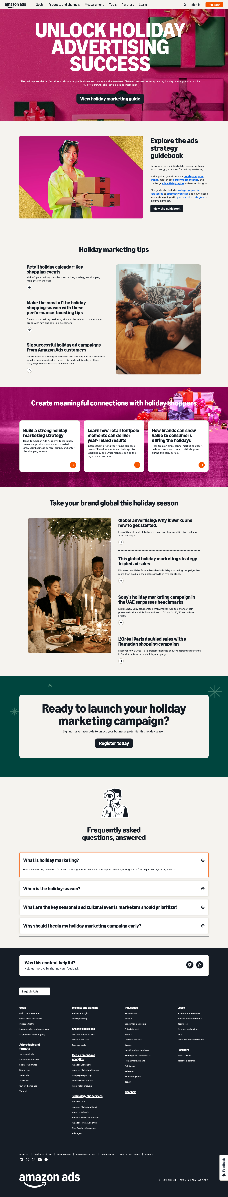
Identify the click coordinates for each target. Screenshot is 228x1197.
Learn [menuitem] (181, 1008)
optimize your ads (177, 193)
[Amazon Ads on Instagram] (34, 1160)
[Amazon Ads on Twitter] (27, 1160)
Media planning (79, 1018)
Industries (131, 1008)
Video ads (24, 1075)
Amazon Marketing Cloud (84, 1107)
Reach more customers (30, 1018)
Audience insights (80, 1013)
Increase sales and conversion (34, 1029)
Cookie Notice (107, 1154)
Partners (128, 4)
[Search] (185, 5)
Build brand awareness (30, 1013)
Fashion (128, 1034)
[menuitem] (34, 1070)
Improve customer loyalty (32, 1034)
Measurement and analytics (83, 1057)
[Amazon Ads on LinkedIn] (21, 1160)
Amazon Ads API (80, 1112)
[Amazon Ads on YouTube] (40, 1160)
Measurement (94, 4)
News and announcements (191, 1039)
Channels (130, 1092)
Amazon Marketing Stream (85, 1070)
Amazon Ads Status (130, 1154)
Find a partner (184, 1055)
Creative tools (79, 1044)
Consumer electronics (135, 1023)
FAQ (180, 1034)
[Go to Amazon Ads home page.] (49, 1180)
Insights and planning (85, 1008)
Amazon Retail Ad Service (84, 1122)
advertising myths (173, 183)
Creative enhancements (84, 1034)
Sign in (196, 4)
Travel (128, 1081)
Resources (183, 1023)
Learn (143, 4)
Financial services (133, 1039)
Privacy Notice (64, 1154)
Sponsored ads (26, 1054)
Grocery (128, 1044)
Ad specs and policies (188, 1029)
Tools (113, 4)
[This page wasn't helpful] (190, 965)
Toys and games (133, 1076)
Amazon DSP (78, 1101)
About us (23, 1154)
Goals (39, 4)
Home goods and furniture (138, 1055)
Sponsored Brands (28, 1064)
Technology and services (87, 1096)
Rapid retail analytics (82, 1085)
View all (23, 1091)
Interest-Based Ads (85, 1154)
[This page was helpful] (199, 965)
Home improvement (135, 1060)
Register (214, 4)
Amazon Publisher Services (85, 1117)
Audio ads (24, 1080)
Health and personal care (137, 1050)
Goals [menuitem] (22, 1008)
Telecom (129, 1071)
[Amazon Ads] (13, 4)
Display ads (24, 1070)
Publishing (130, 1066)
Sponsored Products (29, 1059)
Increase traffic (26, 1023)
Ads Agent (77, 1133)
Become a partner (186, 1060)
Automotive (131, 1013)
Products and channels (64, 4)
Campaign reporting (82, 1075)
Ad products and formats (29, 1046)
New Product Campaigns (84, 1128)
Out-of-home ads (28, 1085)
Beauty (128, 1018)
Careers (149, 1154)
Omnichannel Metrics (82, 1080)
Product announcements (190, 1018)
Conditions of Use (42, 1154)
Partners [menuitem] (183, 1050)
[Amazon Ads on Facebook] (46, 1160)
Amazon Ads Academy (189, 1013)
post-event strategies (190, 197)
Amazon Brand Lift (81, 1064)
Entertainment (132, 1029)
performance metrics (185, 179)
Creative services (80, 1039)
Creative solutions (83, 1029)
